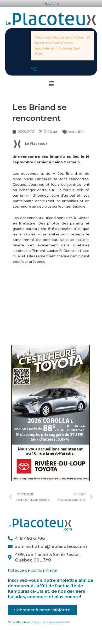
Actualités (75, 132)
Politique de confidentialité (32, 570)
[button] (88, 38)
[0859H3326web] (50, 413)
